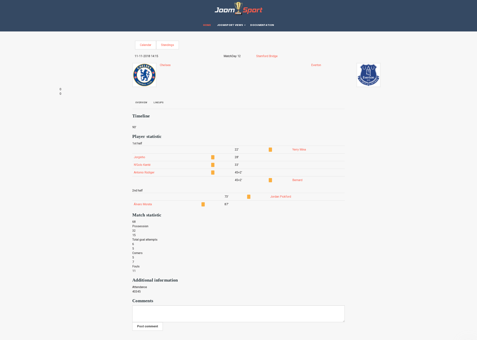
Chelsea (165, 65)
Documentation (262, 25)
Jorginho (139, 157)
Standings (167, 45)
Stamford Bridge (267, 56)
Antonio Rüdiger (144, 172)
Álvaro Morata (143, 204)
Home (207, 25)
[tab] (141, 102)
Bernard (297, 180)
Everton (316, 65)
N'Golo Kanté (142, 165)
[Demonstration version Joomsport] (238, 8)
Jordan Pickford (280, 196)
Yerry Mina (299, 149)
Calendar (145, 45)
